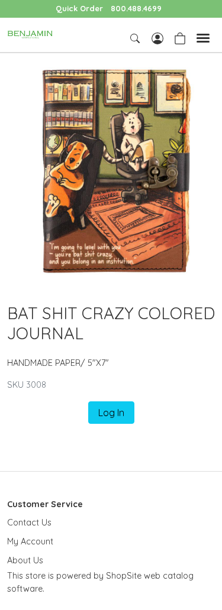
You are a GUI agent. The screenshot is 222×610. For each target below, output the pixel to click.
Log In (111, 412)
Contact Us (29, 522)
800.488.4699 (136, 8)
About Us (25, 560)
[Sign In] (157, 37)
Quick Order (79, 8)
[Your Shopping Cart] (180, 37)
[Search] (136, 38)
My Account (30, 541)
